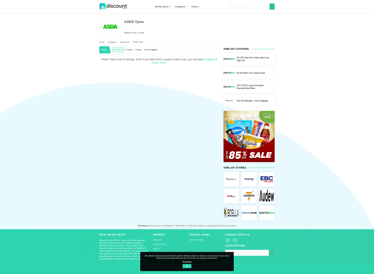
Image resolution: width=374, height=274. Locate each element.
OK (187, 266)
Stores (156, 249)
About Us (157, 240)
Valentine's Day (196, 240)
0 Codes (129, 50)
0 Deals (138, 50)
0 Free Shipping (150, 50)
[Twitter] (235, 240)
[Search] (272, 7)
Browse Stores (162, 6)
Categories (180, 6)
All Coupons (118, 50)
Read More (187, 262)
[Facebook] (227, 240)
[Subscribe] (272, 253)
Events (195, 6)
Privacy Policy (159, 244)
